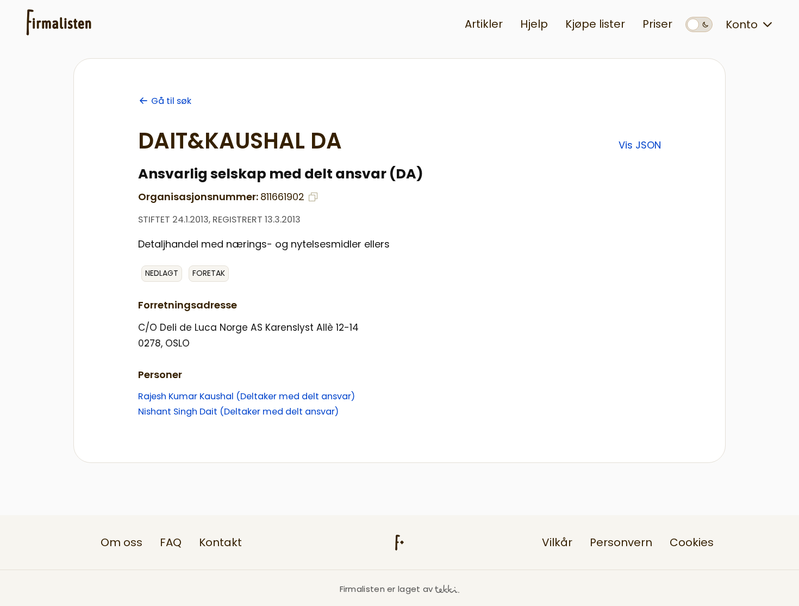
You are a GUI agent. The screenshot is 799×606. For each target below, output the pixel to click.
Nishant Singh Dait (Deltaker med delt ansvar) (238, 411)
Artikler (484, 24)
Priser (657, 24)
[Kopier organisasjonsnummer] (313, 196)
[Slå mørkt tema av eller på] (699, 24)
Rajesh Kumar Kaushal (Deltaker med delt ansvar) (246, 396)
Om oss (121, 542)
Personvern (621, 542)
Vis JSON (640, 145)
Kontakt (220, 542)
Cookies (692, 542)
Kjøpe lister (595, 24)
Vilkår (557, 542)
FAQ (171, 542)
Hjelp (534, 24)
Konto (742, 24)
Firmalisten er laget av (386, 589)
